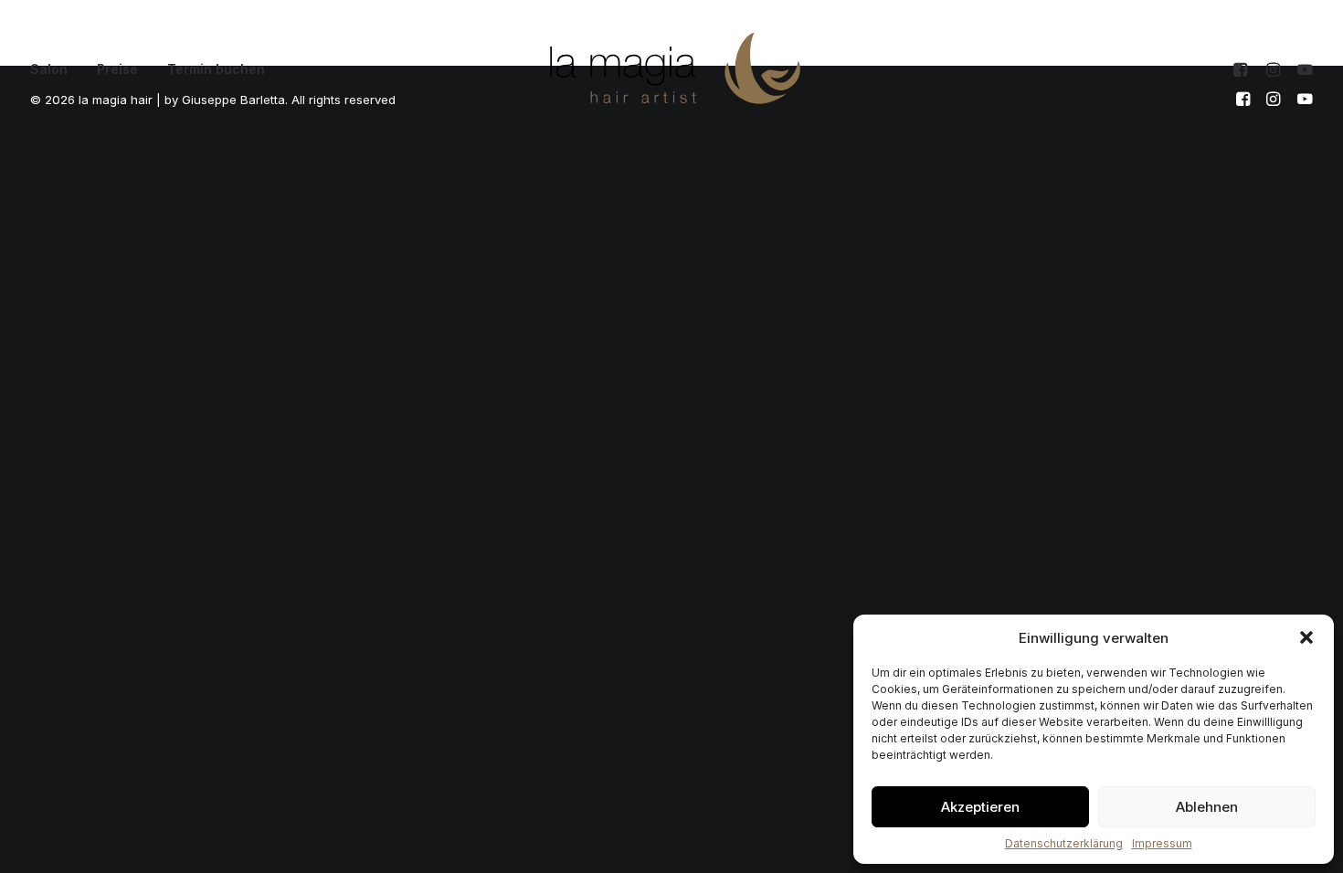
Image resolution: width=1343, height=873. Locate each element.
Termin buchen (216, 69)
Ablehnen (1207, 806)
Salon (49, 69)
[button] (1306, 637)
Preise (117, 69)
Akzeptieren (980, 806)
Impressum (1162, 843)
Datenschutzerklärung (1064, 843)
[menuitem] (55, 69)
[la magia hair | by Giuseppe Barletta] (674, 69)
